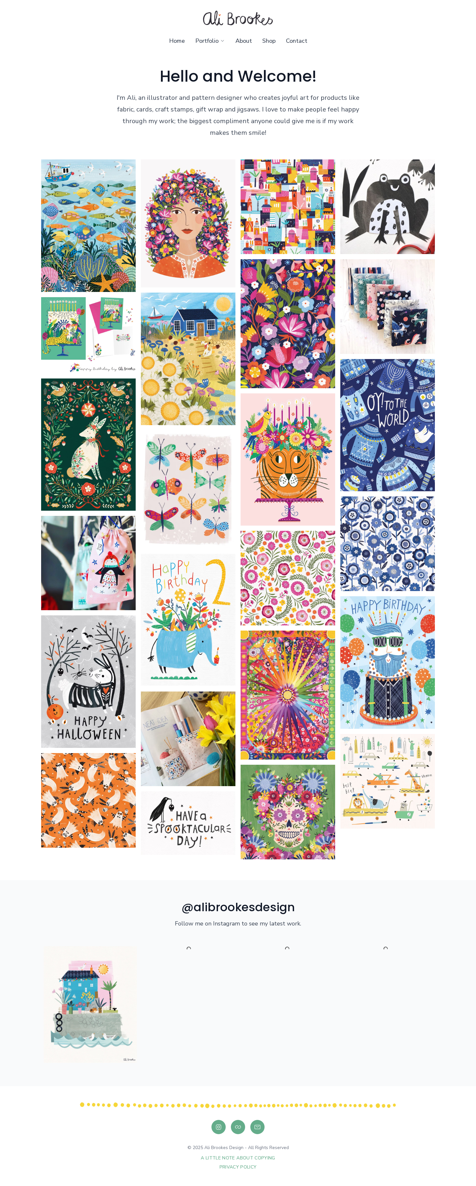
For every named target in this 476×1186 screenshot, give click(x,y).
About (243, 41)
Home (177, 41)
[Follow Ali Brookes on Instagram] (218, 1127)
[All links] (238, 1127)
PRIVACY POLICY (238, 1167)
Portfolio (207, 41)
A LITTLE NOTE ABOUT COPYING (238, 1158)
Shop (269, 41)
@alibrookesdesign (238, 907)
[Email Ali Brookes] (257, 1127)
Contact (296, 41)
